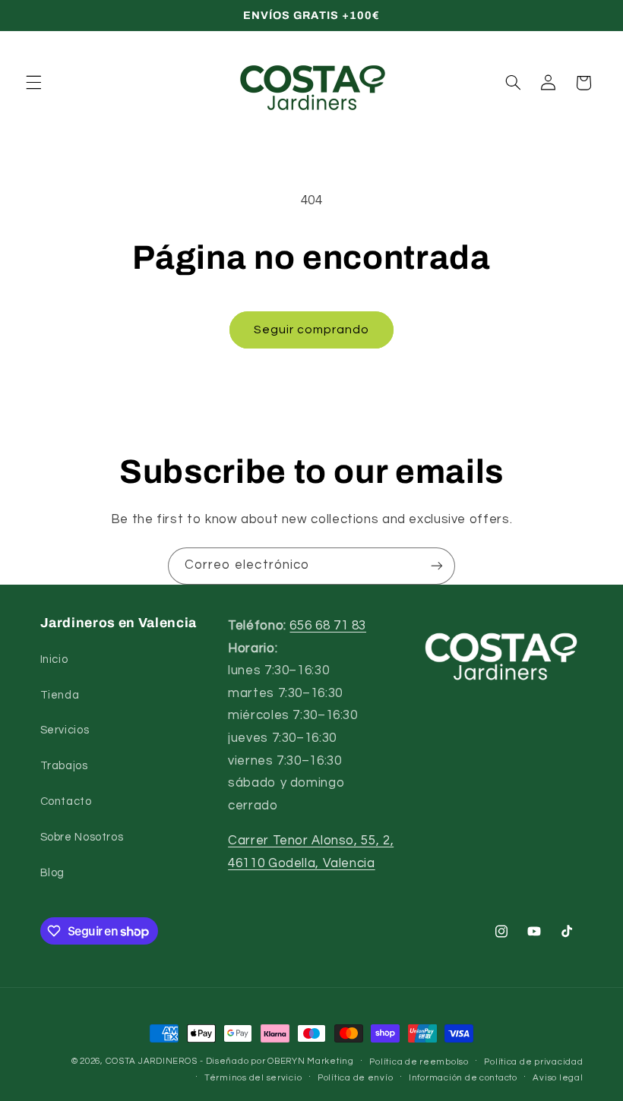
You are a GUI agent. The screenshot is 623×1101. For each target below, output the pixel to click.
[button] (33, 82)
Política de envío (356, 1078)
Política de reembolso (418, 1062)
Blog (52, 873)
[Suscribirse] (436, 566)
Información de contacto (463, 1078)
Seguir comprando (312, 329)
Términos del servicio (253, 1078)
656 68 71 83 (327, 626)
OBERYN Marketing (310, 1061)
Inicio (54, 659)
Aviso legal (558, 1078)
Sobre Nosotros (82, 837)
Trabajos (64, 765)
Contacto (66, 801)
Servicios (65, 730)
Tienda (60, 695)
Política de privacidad (533, 1062)
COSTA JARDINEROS (152, 1061)
